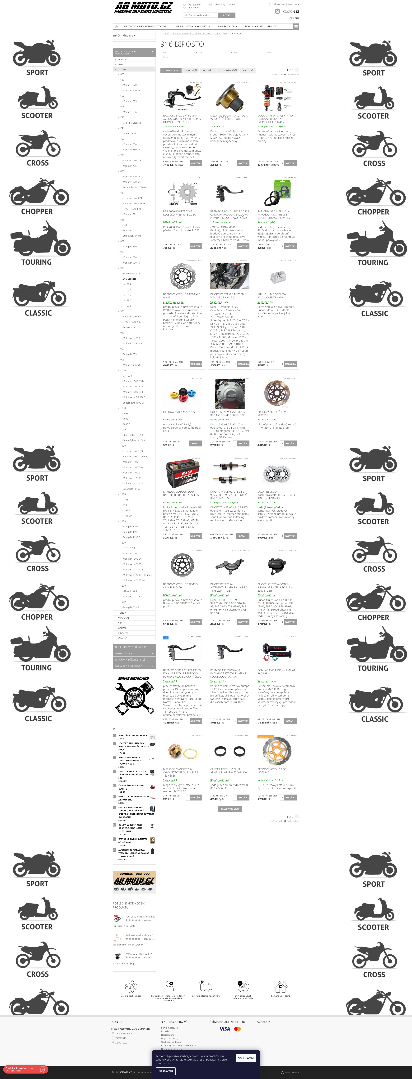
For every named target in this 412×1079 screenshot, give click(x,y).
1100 (123, 445)
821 (122, 192)
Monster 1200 (130, 553)
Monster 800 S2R (132, 181)
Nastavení (166, 1071)
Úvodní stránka (116, 26)
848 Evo (127, 230)
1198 (123, 494)
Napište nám (167, 1034)
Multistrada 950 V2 (133, 343)
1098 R (126, 418)
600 (122, 74)
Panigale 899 (130, 246)
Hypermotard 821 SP (134, 203)
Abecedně (248, 70)
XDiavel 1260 (130, 591)
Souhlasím (246, 1058)
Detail (196, 443)
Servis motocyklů (169, 1027)
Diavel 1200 (129, 547)
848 (122, 219)
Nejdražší (208, 70)
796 (122, 155)
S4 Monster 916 (131, 273)
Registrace (293, 4)
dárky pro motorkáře (128, 666)
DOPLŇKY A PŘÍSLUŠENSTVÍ (261, 26)
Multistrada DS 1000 (134, 397)
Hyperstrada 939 (132, 321)
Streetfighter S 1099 (134, 440)
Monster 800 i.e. (131, 176)
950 (122, 332)
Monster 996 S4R (132, 364)
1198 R (126, 504)
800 (122, 171)
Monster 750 (130, 144)
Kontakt (165, 1031)
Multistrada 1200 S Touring (137, 574)
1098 (123, 407)
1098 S (126, 424)
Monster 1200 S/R (132, 558)
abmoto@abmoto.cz (125, 1033)
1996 (128, 295)
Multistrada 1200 (132, 564)
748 (122, 117)
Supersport (129, 327)
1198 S (126, 510)
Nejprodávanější (228, 70)
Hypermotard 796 (132, 160)
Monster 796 (130, 165)
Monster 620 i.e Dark (134, 90)
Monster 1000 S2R (133, 386)
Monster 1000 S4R (133, 391)
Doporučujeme (171, 70)
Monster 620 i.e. (131, 84)
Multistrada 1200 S (133, 569)
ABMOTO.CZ (121, 1042)
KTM (120, 622)
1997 (128, 300)
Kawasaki (123, 617)
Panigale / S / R (131, 607)
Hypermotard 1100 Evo (135, 456)
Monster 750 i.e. (131, 149)
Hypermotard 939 (132, 316)
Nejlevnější (191, 70)
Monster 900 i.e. (131, 262)
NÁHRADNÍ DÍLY (227, 26)
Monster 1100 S (131, 472)
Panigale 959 (130, 354)
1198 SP (127, 515)
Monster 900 (130, 257)
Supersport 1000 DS (134, 402)
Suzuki (122, 627)
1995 (128, 289)
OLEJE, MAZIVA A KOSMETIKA (193, 26)
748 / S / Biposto (132, 122)
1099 (123, 429)
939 (122, 311)
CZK (291, 18)
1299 (123, 601)
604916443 (195, 7)
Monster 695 (130, 101)
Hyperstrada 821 (132, 208)
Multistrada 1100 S (133, 483)
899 (122, 241)
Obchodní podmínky (171, 1041)
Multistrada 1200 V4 (134, 580)
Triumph (123, 632)
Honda (122, 612)
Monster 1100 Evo (133, 467)
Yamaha (122, 637)
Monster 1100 (130, 461)
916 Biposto (130, 278)
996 (122, 359)
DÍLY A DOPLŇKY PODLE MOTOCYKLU (146, 26)
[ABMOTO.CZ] (144, 7)
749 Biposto (129, 133)
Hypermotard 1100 (133, 451)
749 (122, 128)
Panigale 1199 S (131, 537)
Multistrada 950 (131, 338)
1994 (128, 284)
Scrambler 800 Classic (135, 187)
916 (122, 268)
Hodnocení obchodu (171, 1049)
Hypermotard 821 (132, 198)
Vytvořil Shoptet (292, 1072)
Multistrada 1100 (132, 478)
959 (122, 348)
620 (122, 79)
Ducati (122, 69)
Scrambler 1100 (131, 488)
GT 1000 (127, 375)
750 (122, 138)
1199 (123, 521)
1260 (123, 585)
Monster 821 (130, 214)
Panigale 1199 (130, 526)
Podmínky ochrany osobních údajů (178, 1045)
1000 (123, 370)
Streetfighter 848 (132, 235)
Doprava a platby (169, 1038)
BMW (120, 64)
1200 (123, 542)
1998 (128, 305)
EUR (297, 18)
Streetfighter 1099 (133, 434)
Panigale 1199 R (131, 531)
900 (122, 251)
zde (170, 1063)
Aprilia (122, 59)
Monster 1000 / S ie (133, 381)
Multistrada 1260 (132, 596)
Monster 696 (130, 111)
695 (122, 95)
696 (122, 106)
